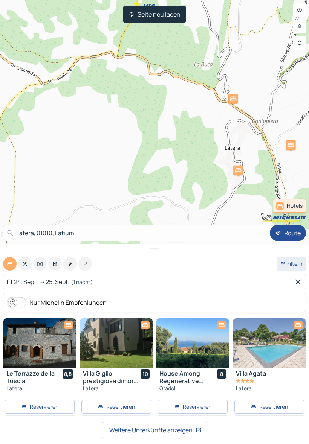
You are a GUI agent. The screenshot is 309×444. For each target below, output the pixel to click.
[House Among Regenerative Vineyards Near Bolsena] (192, 343)
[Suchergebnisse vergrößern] (154, 248)
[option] (10, 264)
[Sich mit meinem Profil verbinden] (299, 10)
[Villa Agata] (269, 343)
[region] (39, 343)
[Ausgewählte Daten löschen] (300, 282)
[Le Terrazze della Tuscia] (39, 343)
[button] (238, 170)
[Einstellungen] (299, 26)
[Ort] (299, 43)
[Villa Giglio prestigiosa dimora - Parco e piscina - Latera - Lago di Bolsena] (116, 343)
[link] (289, 206)
